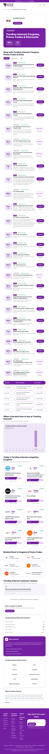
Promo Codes (14, 58)
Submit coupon (9, 610)
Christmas (22, 735)
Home (4, 9)
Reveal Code (39, 128)
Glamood (5, 722)
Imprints (31, 747)
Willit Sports (5, 724)
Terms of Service (20, 747)
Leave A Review (17, 23)
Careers (26, 747)
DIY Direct (5, 720)
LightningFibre (34, 679)
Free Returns (14, 737)
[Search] (40, 4)
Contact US (11, 745)
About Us (6, 745)
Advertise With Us (41, 745)
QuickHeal (14, 674)
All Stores (34, 745)
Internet (8, 9)
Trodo (4, 726)
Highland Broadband (14, 683)
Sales (21, 58)
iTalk (14, 679)
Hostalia (34, 683)
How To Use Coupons (26, 745)
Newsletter (13, 735)
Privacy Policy (18, 745)
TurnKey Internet (18, 18)
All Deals (6, 58)
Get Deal (40, 65)
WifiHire (14, 665)
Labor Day (22, 730)
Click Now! (31, 1)
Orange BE (34, 669)
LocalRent (5, 718)
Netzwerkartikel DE (34, 674)
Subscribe (31, 724)
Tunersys (14, 669)
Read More (7, 702)
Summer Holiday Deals (21, 727)
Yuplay (4, 728)
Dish (34, 665)
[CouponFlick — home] (8, 5)
